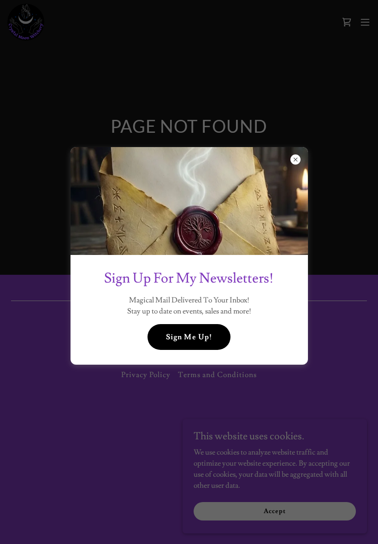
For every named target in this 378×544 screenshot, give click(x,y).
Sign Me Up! (189, 337)
